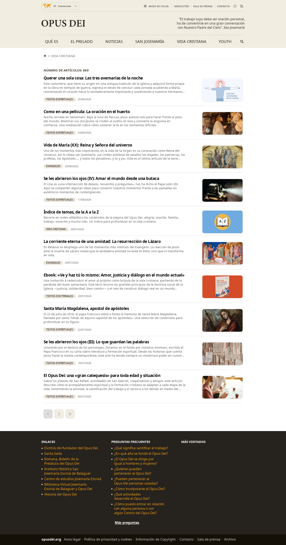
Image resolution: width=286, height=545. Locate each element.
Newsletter (181, 6)
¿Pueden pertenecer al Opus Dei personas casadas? (136, 481)
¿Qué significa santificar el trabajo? (141, 448)
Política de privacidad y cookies (108, 539)
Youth (225, 41)
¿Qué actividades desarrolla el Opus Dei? (132, 496)
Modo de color (159, 6)
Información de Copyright (156, 539)
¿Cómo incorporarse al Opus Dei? (139, 489)
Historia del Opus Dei (60, 494)
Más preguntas (127, 522)
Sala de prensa (203, 6)
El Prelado (82, 41)
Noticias (114, 41)
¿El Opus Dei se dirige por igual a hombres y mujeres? (135, 461)
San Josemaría (149, 41)
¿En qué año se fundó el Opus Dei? (141, 453)
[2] (59, 413)
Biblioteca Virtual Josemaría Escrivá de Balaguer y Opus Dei (68, 486)
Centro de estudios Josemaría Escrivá (72, 479)
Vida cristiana (191, 41)
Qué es (51, 41)
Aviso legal (72, 539)
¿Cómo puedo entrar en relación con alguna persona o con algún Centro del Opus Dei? (139, 508)
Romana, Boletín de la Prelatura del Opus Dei (61, 461)
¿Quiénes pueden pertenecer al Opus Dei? (132, 471)
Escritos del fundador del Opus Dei (71, 448)
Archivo (230, 539)
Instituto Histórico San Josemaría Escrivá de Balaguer (67, 471)
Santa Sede (53, 453)
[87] (70, 413)
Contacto (223, 6)
